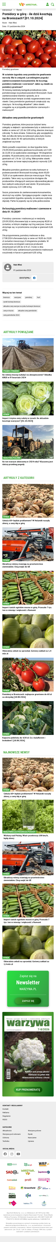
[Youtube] (18, 1154)
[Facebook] (34, 278)
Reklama (6, 1113)
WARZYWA (17, 297)
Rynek (19, 10)
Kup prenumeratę (28, 1089)
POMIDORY (28, 297)
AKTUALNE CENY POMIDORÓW (27, 311)
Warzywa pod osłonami (12, 1134)
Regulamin (7, 1116)
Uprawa (31, 1141)
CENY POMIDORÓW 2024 (11, 315)
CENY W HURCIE (8, 311)
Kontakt (5, 1109)
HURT (38, 297)
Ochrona (6, 1138)
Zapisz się (28, 1001)
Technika (6, 1141)
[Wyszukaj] (52, 4)
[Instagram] (11, 1154)
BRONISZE (6, 297)
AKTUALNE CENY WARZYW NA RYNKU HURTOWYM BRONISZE (21, 306)
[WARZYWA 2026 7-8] (28, 1049)
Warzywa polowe (34, 1131)
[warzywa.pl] (28, 4)
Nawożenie (32, 1138)
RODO (5, 1120)
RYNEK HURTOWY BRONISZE (11, 302)
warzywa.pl (7, 10)
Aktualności (7, 1131)
